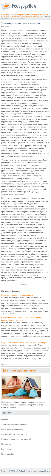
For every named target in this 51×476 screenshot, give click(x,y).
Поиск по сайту (7, 454)
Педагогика (5, 14)
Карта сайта (6, 449)
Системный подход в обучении (14, 434)
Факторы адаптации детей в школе (19, 370)
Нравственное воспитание (12, 429)
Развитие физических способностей (16, 439)
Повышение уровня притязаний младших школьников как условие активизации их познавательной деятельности (24, 15)
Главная (4, 419)
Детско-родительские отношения (14, 424)
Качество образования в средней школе (17, 295)
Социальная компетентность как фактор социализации (24, 343)
